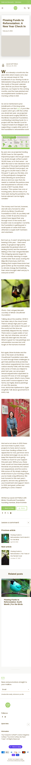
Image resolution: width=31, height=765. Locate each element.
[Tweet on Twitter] (8, 513)
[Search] (25, 8)
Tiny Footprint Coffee (17, 759)
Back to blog (9, 508)
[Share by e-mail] (11, 513)
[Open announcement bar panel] (28, 2)
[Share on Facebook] (2, 513)
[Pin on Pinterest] (5, 513)
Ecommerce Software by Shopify (15, 760)
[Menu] (2, 8)
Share (23, 508)
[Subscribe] (28, 689)
